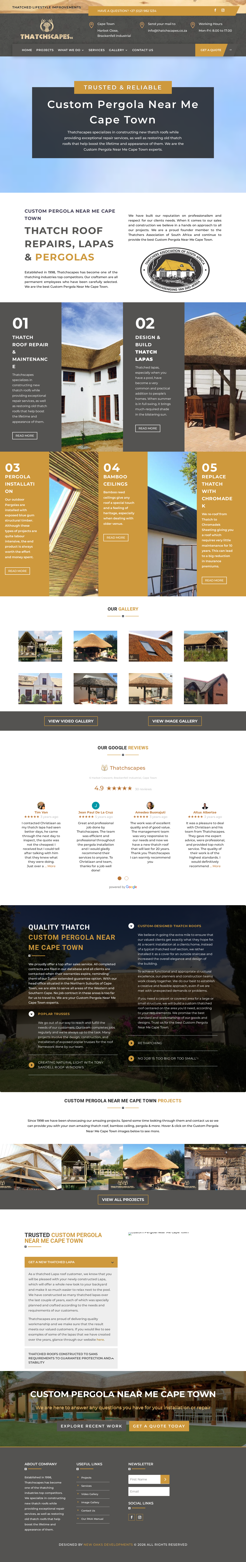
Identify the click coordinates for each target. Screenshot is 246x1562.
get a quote (211, 50)
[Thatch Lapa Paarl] (40, 660)
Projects (45, 50)
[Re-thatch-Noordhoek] (206, 703)
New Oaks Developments (108, 1544)
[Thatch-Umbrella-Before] (95, 703)
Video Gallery (89, 1494)
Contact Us (142, 50)
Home (27, 50)
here (100, 1339)
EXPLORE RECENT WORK (91, 1426)
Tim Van (41, 812)
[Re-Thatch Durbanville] (40, 703)
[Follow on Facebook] (215, 10)
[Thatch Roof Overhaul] (95, 660)
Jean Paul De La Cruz (95, 812)
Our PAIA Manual (92, 1518)
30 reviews (143, 789)
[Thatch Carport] (206, 660)
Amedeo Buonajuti (150, 812)
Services (97, 50)
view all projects (123, 1199)
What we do (69, 50)
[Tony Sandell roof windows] (150, 660)
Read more (25, 435)
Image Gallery (90, 1502)
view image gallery (175, 721)
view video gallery (71, 721)
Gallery (116, 50)
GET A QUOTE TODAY (159, 1426)
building (150, 963)
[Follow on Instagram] (223, 10)
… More (50, 866)
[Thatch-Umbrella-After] (150, 703)
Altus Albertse (204, 812)
